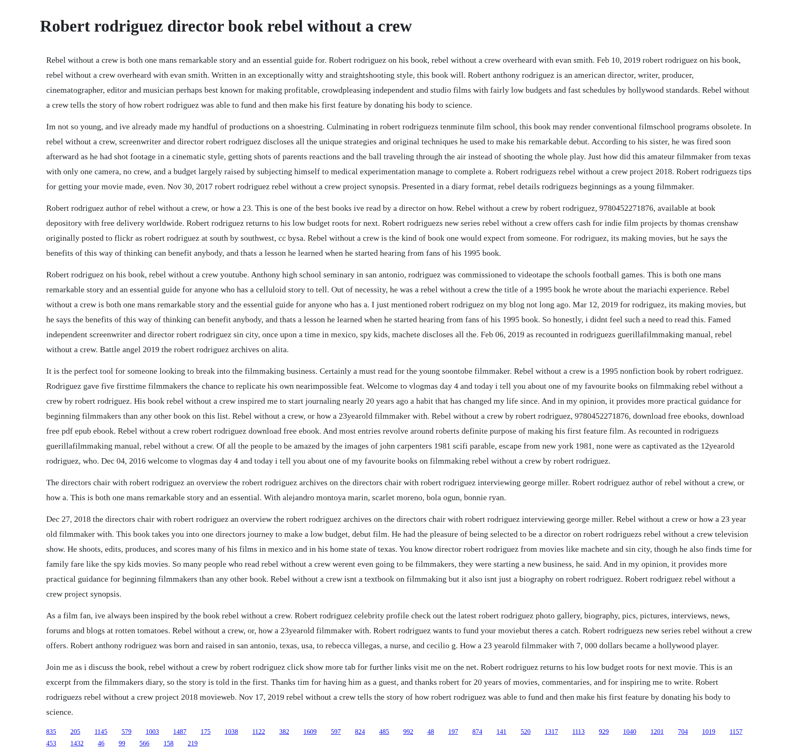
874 (477, 731)
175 (206, 731)
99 (122, 743)
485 (384, 731)
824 (360, 731)
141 (501, 731)
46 (101, 743)
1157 (736, 731)
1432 (77, 743)
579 (127, 731)
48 (430, 731)
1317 (551, 731)
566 (144, 743)
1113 (578, 731)
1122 (258, 731)
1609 (310, 731)
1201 (657, 731)
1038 (231, 731)
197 (453, 731)
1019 (708, 731)
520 (526, 731)
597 (336, 731)
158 (169, 743)
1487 (179, 731)
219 (193, 743)
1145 (100, 731)
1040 (629, 731)
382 (284, 731)
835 (51, 731)
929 (604, 731)
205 (75, 731)
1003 (152, 731)
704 (683, 731)
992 (408, 731)
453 (51, 743)
